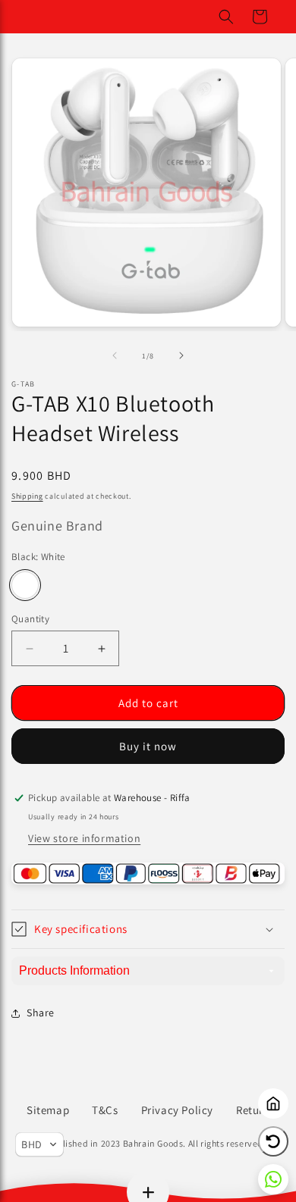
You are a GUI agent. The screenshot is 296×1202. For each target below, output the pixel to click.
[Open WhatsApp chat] (273, 1179)
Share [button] (41, 1012)
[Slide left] (114, 355)
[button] (226, 16)
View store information (84, 838)
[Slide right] (181, 355)
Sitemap (48, 1110)
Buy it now (148, 746)
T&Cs (105, 1110)
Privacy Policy (177, 1110)
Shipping (27, 496)
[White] (25, 585)
